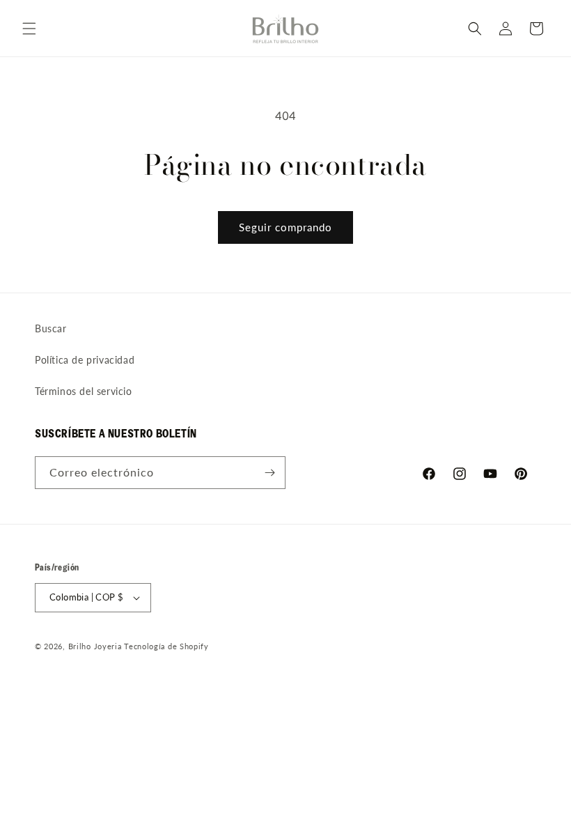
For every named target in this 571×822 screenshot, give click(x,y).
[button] (29, 28)
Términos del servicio (83, 391)
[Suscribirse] (269, 472)
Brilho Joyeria (95, 646)
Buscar (51, 328)
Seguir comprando (285, 227)
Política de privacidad (84, 360)
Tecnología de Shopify (166, 646)
